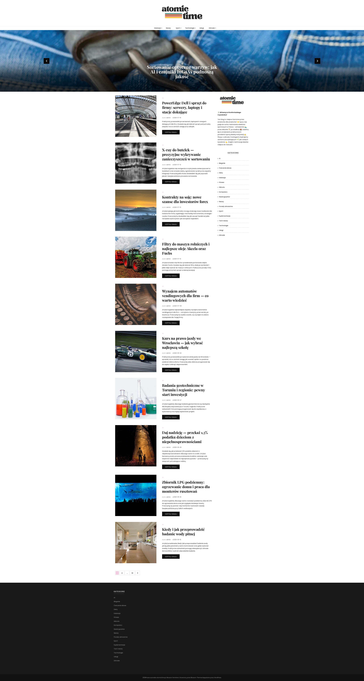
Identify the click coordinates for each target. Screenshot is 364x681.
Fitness (221, 182)
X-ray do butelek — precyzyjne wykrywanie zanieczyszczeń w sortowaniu (186, 154)
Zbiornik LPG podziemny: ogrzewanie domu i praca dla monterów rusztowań (186, 487)
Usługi (201, 28)
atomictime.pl (161, 678)
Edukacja (157, 28)
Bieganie (222, 163)
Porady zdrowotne (226, 206)
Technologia (189, 28)
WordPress (217, 678)
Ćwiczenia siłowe (225, 168)
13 (133, 573)
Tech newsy (223, 221)
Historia (222, 187)
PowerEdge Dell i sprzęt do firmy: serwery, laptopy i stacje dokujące (184, 107)
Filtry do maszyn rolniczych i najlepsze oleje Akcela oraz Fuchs (186, 249)
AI (182, 68)
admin (168, 118)
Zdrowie (212, 28)
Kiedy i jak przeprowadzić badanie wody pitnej (183, 531)
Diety (221, 173)
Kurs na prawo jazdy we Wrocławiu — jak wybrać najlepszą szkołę (182, 343)
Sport (178, 28)
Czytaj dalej (171, 132)
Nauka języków (224, 197)
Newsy (168, 28)
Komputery (223, 192)
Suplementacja (224, 216)
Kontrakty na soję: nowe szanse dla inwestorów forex (185, 199)
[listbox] (182, 61)
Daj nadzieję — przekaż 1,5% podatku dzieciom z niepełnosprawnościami (185, 437)
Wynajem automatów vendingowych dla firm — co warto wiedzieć (185, 296)
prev (46, 61)
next (317, 61)
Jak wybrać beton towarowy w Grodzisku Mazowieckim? (182, 74)
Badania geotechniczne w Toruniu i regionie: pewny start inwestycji (183, 390)
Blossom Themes (196, 678)
